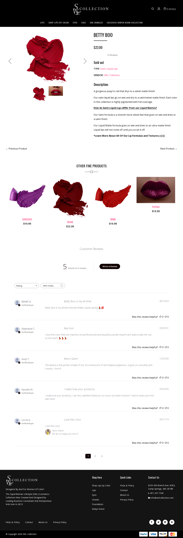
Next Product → (168, 148)
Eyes (75, 22)
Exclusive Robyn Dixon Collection (125, 22)
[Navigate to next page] (102, 456)
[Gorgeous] (27, 178)
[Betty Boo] (47, 58)
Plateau (156, 207)
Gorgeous (27, 219)
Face (83, 22)
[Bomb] (113, 178)
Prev (10, 61)
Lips (42, 22)
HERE (162, 135)
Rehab (70, 222)
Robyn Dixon (98, 509)
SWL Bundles (96, 22)
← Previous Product (16, 148)
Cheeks (95, 499)
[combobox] (26, 285)
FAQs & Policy (127, 485)
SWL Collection (112, 75)
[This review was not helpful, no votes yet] (166, 317)
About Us (124, 495)
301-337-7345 (157, 493)
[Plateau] (156, 178)
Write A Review (110, 266)
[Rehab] (70, 178)
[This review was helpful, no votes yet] (161, 317)
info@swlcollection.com (162, 497)
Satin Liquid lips (109, 68)
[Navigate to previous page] (81, 456)
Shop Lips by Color (59, 22)
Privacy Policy (127, 499)
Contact (124, 490)
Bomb (113, 219)
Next (85, 61)
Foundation (97, 504)
